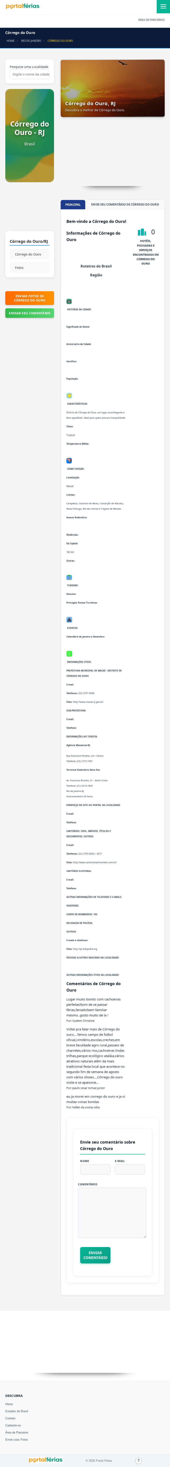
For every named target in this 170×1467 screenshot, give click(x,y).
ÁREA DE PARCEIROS (151, 20)
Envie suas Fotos (16, 1439)
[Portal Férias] (22, 8)
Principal (73, 205)
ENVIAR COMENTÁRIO (95, 1255)
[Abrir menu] (163, 6)
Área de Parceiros (16, 1432)
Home (9, 1404)
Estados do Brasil (16, 1411)
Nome (84, 1161)
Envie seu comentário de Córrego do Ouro (125, 204)
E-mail (120, 1161)
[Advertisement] (29, 209)
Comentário (87, 1184)
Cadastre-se (13, 1425)
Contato (10, 1418)
